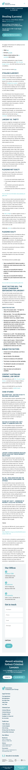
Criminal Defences (6, 712)
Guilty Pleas (5, 702)
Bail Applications (6, 698)
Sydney (4, 743)
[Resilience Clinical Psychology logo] (10, 688)
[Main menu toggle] (24, 3)
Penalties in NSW (6, 714)
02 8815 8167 (15, 10)
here (15, 69)
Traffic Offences (6, 724)
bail (7, 50)
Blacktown (5, 737)
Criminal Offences (14, 19)
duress (9, 228)
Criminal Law (7, 19)
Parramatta (5, 748)
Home (3, 19)
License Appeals (6, 726)
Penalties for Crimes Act (7, 716)
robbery (4, 79)
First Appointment (6, 696)
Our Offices (5, 735)
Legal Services (6, 693)
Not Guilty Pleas (5, 700)
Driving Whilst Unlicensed (8, 732)
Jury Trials (4, 704)
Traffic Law (5, 721)
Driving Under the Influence (8, 730)
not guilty (10, 52)
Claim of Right (7, 213)
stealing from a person (12, 83)
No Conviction (5, 718)
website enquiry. (17, 388)
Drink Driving (5, 728)
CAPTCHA (8, 640)
